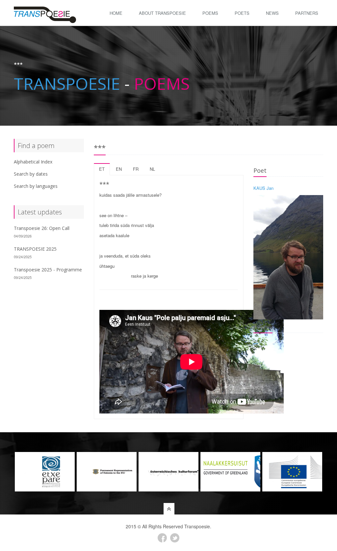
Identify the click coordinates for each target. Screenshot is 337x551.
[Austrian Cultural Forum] (107, 471)
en (119, 169)
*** (255, 344)
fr (136, 169)
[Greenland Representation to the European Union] (168, 471)
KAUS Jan (263, 188)
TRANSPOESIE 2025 (35, 249)
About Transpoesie (162, 13)
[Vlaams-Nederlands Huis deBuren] (292, 471)
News (272, 13)
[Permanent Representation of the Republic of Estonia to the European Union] (45, 471)
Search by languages (36, 186)
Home (116, 13)
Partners (306, 13)
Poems (210, 13)
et (102, 169)
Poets (242, 13)
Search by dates (31, 174)
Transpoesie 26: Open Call (41, 228)
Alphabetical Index (33, 162)
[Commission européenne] (230, 471)
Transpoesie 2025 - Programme (48, 269)
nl (152, 169)
